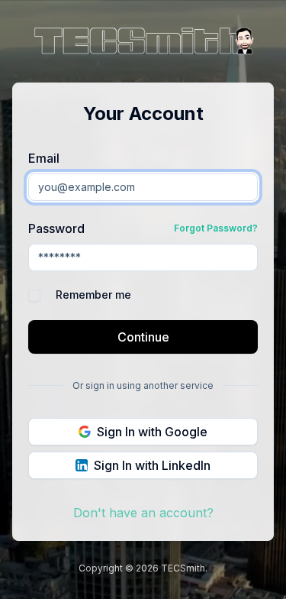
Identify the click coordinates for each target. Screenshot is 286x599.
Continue (143, 337)
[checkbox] (34, 296)
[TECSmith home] (143, 42)
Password (56, 228)
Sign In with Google (152, 431)
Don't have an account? (143, 512)
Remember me (93, 295)
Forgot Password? (216, 228)
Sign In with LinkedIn (152, 465)
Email (43, 158)
